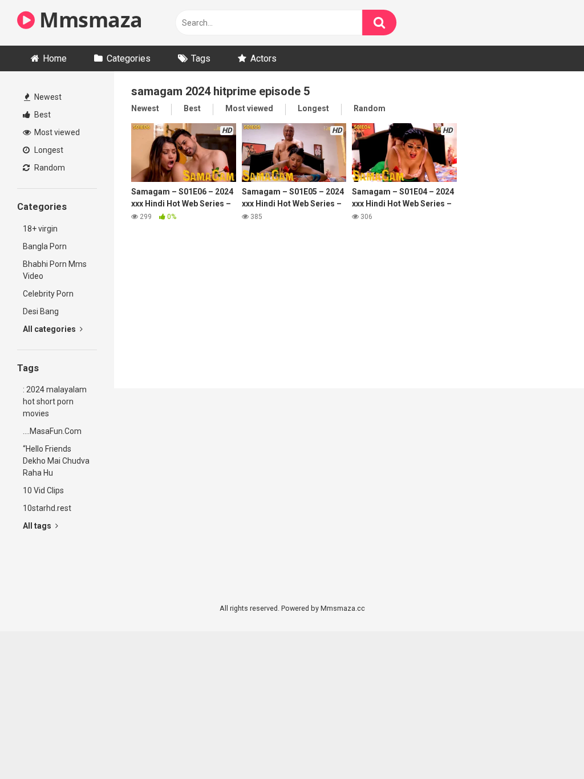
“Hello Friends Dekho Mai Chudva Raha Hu (56, 460)
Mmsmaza (89, 20)
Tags (200, 58)
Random (49, 167)
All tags (38, 525)
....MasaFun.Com (52, 431)
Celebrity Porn (48, 293)
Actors (263, 58)
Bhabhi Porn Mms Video (55, 270)
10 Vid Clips (43, 490)
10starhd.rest (47, 508)
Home (55, 58)
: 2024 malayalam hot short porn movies (55, 401)
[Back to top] (545, 744)
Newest (47, 97)
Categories (129, 58)
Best (42, 114)
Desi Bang (41, 311)
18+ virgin (40, 228)
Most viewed (56, 132)
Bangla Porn (45, 246)
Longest (48, 150)
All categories (50, 329)
